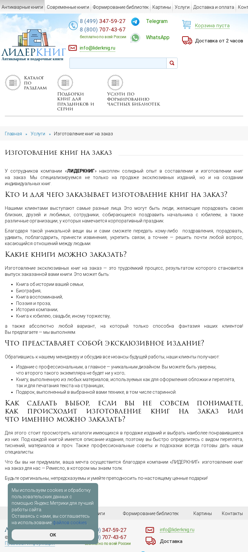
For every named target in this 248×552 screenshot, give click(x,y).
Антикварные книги (22, 7)
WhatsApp (158, 37)
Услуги (182, 7)
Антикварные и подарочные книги (32, 59)
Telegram (157, 21)
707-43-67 (103, 32)
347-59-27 (103, 21)
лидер (34, 52)
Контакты (232, 513)
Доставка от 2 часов (219, 41)
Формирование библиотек (121, 7)
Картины (161, 7)
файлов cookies (70, 522)
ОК (53, 534)
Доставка (171, 541)
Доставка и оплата (213, 7)
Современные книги (68, 7)
